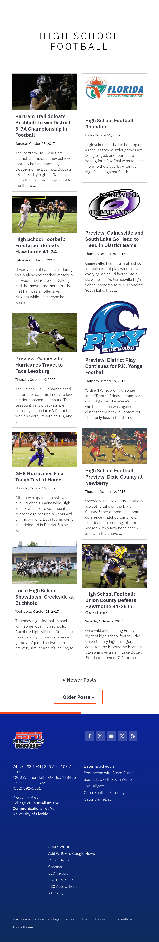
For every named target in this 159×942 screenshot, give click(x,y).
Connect (55, 866)
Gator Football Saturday (104, 792)
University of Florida (30, 813)
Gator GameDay (97, 799)
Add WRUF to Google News (71, 853)
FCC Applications (62, 886)
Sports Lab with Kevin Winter (108, 779)
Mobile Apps (58, 860)
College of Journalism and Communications (36, 805)
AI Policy (56, 893)
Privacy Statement (24, 927)
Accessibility (124, 919)
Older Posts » (78, 697)
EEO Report (58, 873)
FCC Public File (61, 879)
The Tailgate (94, 785)
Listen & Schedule (99, 766)
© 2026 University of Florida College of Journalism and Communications (59, 919)
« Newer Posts (79, 679)
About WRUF (59, 846)
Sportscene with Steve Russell (110, 772)
